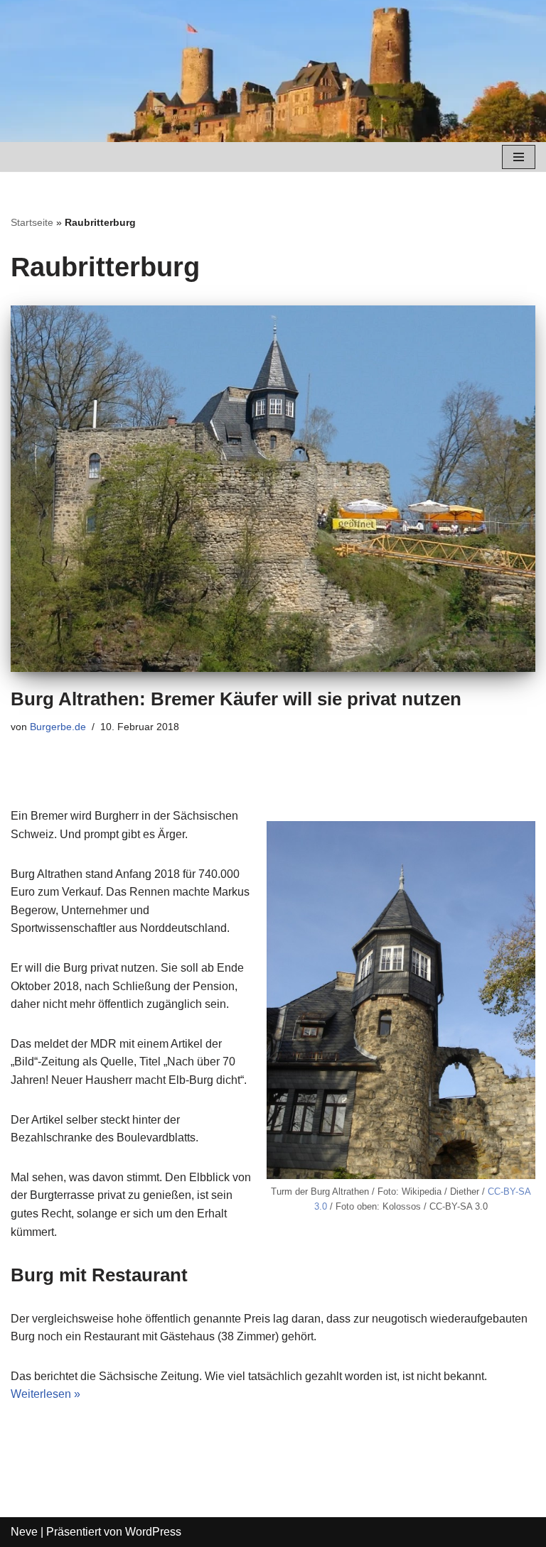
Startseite (32, 222)
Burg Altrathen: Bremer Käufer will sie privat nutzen (236, 699)
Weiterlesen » (45, 1394)
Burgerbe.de (58, 726)
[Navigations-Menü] (518, 157)
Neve (24, 1532)
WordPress (153, 1532)
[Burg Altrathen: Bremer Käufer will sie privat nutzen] (273, 488)
